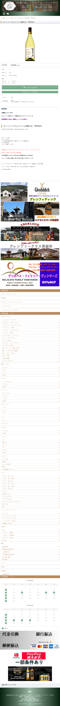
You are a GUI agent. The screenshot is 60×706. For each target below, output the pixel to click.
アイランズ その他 (7, 345)
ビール (3, 562)
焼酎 (2, 543)
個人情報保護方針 (23, 695)
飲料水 (3, 566)
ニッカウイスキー (5, 306)
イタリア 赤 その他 (8, 486)
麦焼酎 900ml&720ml (7, 549)
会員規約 (38, 695)
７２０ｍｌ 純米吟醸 (8, 535)
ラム (3, 447)
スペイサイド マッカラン (9, 319)
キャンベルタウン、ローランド (10, 335)
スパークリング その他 (8, 521)
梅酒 (3, 466)
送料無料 (3, 298)
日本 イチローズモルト (8, 353)
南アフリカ (5, 504)
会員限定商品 (5, 574)
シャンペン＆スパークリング (8, 510)
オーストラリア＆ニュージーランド (11, 501)
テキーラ (4, 450)
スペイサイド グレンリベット (10, 322)
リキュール (4, 456)
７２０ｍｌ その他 (7, 537)
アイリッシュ (4, 390)
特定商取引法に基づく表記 (12, 695)
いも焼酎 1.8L (5, 551)
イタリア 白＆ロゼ (7, 488)
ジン (3, 439)
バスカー (4, 398)
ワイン (7, 18)
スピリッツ (4, 436)
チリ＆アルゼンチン (7, 499)
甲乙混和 (4, 559)
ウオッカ (4, 445)
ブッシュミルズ (6, 393)
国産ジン (4, 442)
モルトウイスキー (5, 316)
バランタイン (5, 384)
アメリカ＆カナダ (7, 496)
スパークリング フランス (9, 515)
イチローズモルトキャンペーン (9, 294)
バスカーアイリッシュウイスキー (10, 310)
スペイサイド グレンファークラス (11, 325)
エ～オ (4, 410)
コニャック (5, 430)
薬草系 (4, 461)
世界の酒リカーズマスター (9, 685)
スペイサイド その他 (8, 327)
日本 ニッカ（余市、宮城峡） (10, 350)
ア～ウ (4, 407)
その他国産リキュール (8, 469)
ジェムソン (5, 395)
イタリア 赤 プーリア (8, 483)
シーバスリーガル (7, 381)
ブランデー (4, 427)
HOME (3, 18)
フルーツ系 (5, 459)
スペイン (4, 491)
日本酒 (3, 526)
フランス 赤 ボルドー (8, 476)
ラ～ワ (4, 420)
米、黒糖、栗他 (6, 557)
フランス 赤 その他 (8, 478)
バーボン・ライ (5, 404)
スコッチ (3, 378)
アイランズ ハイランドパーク (10, 343)
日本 (11, 18)
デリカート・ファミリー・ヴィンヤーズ (11, 302)
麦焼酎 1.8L (5, 546)
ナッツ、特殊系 (6, 464)
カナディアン (4, 423)
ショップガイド (45, 695)
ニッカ (4, 370)
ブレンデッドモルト (7, 360)
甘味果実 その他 (7, 523)
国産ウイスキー (5, 364)
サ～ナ (4, 412)
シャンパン (5, 513)
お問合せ (52, 695)
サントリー (5, 367)
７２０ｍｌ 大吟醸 (7, 532)
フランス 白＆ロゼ (7, 481)
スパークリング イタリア (9, 518)
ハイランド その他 (7, 332)
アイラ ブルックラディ (8, 337)
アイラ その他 (6, 340)
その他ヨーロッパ (7, 494)
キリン (4, 372)
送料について (31, 695)
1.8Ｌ (3, 530)
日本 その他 (5, 355)
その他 (4, 375)
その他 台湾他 (6, 358)
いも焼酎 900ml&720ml (8, 554)
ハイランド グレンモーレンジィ (11, 330)
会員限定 (3, 571)
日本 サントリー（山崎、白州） (11, 348)
